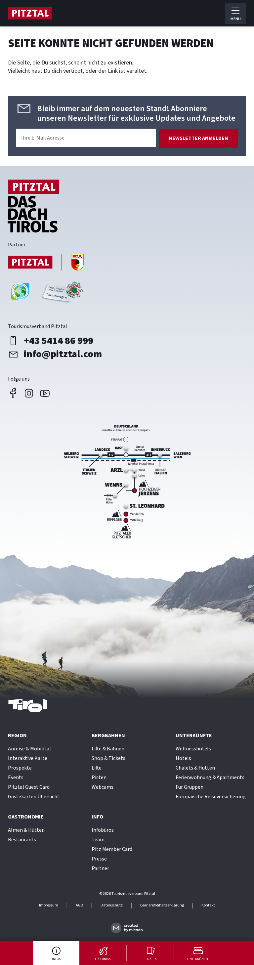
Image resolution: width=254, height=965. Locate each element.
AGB (79, 905)
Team (98, 839)
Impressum (48, 905)
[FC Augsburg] (46, 263)
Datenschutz (112, 905)
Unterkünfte (194, 735)
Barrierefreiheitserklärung (162, 905)
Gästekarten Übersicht (34, 796)
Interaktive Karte (27, 758)
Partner (100, 868)
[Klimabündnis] (20, 294)
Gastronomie (26, 816)
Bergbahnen (108, 735)
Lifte (97, 768)
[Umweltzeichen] (61, 294)
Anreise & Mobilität (30, 748)
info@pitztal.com (63, 354)
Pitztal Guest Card (29, 787)
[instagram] (29, 393)
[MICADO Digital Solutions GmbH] (127, 927)
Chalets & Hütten (195, 768)
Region (17, 735)
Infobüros (103, 830)
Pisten (99, 777)
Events (15, 777)
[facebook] (13, 393)
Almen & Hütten (26, 830)
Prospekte (20, 768)
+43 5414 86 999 (58, 341)
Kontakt (208, 905)
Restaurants (22, 839)
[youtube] (45, 393)
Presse (99, 858)
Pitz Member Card (112, 849)
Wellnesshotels (193, 748)
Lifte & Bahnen (108, 748)
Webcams (102, 787)
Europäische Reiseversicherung (211, 796)
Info (97, 816)
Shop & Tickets (108, 758)
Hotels (183, 758)
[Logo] (30, 13)
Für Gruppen (189, 787)
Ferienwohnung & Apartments (210, 777)
